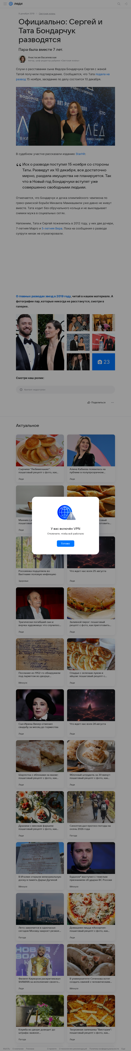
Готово (65, 543)
